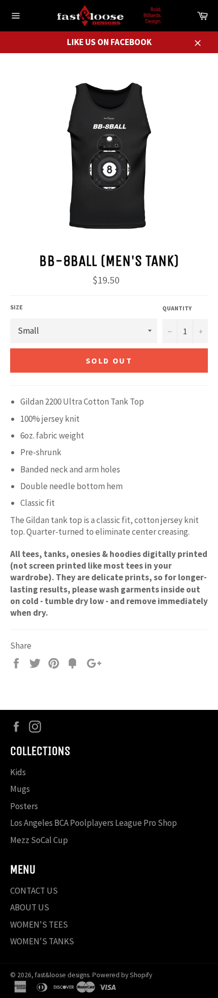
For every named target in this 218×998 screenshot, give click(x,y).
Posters (24, 806)
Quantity (177, 308)
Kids (18, 772)
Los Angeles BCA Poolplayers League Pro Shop (93, 822)
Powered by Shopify (122, 975)
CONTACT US (34, 890)
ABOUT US (29, 907)
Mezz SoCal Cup (39, 840)
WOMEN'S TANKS (42, 941)
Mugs (20, 788)
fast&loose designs (62, 975)
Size (16, 307)
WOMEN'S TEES (39, 924)
